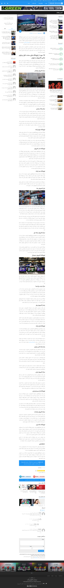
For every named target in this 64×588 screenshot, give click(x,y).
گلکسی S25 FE (54, 0)
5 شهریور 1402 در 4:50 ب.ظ (33, 519)
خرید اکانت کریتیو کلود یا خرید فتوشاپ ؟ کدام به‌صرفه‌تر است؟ (41, 492)
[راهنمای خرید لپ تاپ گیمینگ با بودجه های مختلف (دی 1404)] (8, 567)
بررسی (46, 3)
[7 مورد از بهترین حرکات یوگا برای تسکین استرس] (60, 104)
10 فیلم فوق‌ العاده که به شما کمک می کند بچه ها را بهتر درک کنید (25, 506)
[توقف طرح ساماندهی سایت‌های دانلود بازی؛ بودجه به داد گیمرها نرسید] (13, 48)
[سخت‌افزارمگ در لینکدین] (27, 586)
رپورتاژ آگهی (39, 467)
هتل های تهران (31, 342)
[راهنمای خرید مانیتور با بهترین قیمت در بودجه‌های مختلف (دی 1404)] (40, 567)
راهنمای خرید (41, 3)
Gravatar (35, 557)
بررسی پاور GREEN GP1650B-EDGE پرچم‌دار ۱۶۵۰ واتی (53, 32)
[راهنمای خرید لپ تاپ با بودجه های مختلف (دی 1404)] (24, 567)
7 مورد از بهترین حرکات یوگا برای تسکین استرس (53, 105)
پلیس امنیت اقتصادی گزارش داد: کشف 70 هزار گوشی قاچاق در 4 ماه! (6, 32)
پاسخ (40, 516)
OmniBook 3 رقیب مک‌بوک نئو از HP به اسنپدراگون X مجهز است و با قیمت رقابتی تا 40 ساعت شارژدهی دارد (6, 38)
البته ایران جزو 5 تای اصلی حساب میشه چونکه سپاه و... (7, 96)
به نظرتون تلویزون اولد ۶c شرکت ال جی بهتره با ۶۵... (7, 80)
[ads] (32, 8)
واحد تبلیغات (39, 33)
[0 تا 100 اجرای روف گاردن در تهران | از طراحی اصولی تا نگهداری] (60, 100)
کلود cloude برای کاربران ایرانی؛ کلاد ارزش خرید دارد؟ (32, 492)
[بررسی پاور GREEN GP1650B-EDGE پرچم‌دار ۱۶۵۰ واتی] (60, 32)
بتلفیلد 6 (35, 0)
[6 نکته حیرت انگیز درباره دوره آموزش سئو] (23, 487)
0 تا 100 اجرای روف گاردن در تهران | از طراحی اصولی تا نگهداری (53, 100)
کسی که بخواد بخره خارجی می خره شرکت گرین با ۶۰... (7, 84)
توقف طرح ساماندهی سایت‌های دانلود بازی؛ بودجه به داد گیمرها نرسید (31, 480)
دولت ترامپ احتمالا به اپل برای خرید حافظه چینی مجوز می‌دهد (6, 43)
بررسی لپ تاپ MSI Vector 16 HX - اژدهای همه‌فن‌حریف (54, 69)
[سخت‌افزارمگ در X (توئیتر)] (29, 586)
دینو (31, 0)
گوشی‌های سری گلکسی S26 (47, 0)
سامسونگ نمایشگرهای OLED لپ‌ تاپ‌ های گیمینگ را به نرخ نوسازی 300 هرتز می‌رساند (54, 26)
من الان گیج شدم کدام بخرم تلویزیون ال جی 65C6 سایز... (7, 71)
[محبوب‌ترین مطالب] (5, 29)
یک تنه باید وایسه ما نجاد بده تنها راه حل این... (7, 67)
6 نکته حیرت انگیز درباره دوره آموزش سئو (24, 491)
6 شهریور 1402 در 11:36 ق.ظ (29, 524)
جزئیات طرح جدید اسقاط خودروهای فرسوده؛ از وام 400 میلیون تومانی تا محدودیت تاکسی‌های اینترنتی (54, 22)
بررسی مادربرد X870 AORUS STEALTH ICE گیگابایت (55, 59)
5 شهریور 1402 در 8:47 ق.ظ (33, 529)
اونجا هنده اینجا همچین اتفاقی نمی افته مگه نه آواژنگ (7, 63)
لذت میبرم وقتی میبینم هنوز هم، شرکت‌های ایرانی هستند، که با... (7, 76)
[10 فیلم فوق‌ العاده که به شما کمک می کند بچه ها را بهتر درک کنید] (25, 502)
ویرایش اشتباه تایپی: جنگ (8, 92)
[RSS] (36, 586)
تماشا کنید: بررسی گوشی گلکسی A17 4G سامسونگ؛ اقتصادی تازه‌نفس (54, 64)
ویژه (29, 3)
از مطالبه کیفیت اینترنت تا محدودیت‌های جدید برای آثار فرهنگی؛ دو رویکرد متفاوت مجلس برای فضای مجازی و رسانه (54, 37)
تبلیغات (52, 575)
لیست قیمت (34, 3)
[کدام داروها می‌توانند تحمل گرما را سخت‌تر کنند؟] (38, 502)
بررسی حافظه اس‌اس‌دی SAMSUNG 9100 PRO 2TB (54, 54)
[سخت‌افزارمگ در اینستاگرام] (32, 586)
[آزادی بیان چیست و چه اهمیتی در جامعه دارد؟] (60, 108)
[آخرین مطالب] (12, 29)
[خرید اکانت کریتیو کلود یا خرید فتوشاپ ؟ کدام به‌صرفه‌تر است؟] (40, 487)
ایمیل (31, 546)
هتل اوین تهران (26, 42)
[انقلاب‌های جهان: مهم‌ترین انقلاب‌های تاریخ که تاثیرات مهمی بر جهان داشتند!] (55, 85)
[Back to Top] (32, 578)
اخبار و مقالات (52, 3)
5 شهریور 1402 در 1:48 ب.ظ (34, 512)
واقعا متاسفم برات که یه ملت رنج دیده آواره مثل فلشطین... (7, 88)
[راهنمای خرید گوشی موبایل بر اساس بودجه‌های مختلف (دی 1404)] (56, 567)
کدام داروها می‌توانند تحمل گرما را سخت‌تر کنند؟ (38, 505)
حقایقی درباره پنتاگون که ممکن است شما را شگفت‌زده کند (53, 96)
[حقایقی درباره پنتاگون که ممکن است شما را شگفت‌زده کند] (60, 96)
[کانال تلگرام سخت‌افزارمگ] (33, 586)
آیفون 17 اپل (39, 0)
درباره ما (56, 575)
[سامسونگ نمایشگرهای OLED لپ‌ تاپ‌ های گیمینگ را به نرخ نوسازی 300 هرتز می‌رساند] (60, 27)
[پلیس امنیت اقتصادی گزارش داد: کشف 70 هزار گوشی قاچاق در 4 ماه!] (13, 33)
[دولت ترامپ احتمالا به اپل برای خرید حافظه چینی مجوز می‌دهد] (13, 43)
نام (43, 546)
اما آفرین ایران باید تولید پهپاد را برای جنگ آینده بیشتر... (7, 100)
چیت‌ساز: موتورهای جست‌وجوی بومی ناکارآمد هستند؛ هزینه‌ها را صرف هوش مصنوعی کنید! (6, 53)
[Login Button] (1, 3)
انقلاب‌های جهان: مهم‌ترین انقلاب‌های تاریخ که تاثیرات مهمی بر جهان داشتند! (56, 90)
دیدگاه (41, 510)
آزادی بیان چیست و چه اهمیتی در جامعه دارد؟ (54, 108)
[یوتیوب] (39, 476)
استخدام (48, 575)
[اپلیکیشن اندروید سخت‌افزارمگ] (34, 586)
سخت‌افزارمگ (61, 575)
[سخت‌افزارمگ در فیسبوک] (30, 586)
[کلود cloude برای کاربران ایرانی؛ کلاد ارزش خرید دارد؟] (32, 487)
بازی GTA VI (60, 0)
